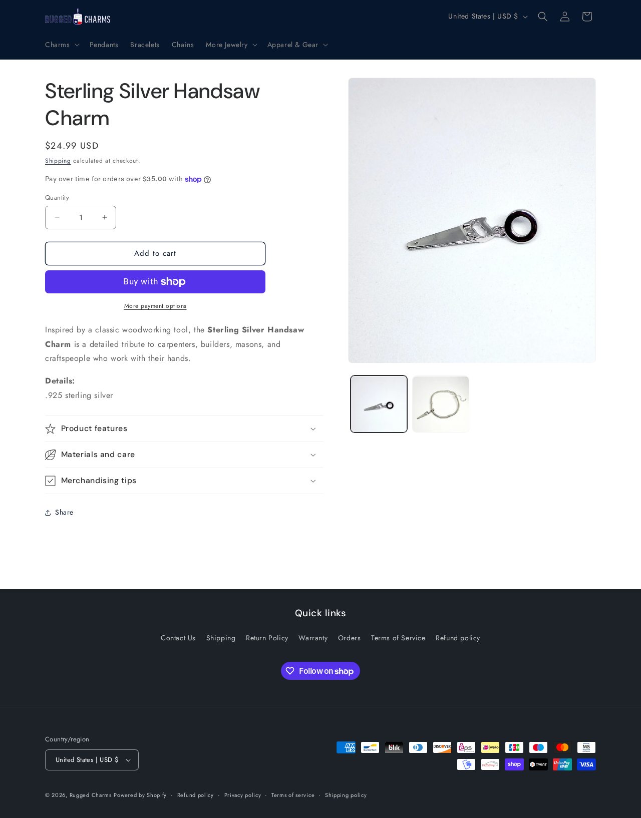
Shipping (58, 160)
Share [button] (64, 512)
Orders (349, 638)
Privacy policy (242, 795)
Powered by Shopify (140, 795)
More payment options (155, 305)
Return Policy (267, 638)
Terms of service (292, 795)
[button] (61, 44)
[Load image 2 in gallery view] (440, 404)
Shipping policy (346, 795)
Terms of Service (398, 638)
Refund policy (458, 638)
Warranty (313, 638)
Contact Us (178, 638)
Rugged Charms (91, 795)
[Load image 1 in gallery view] (379, 404)
